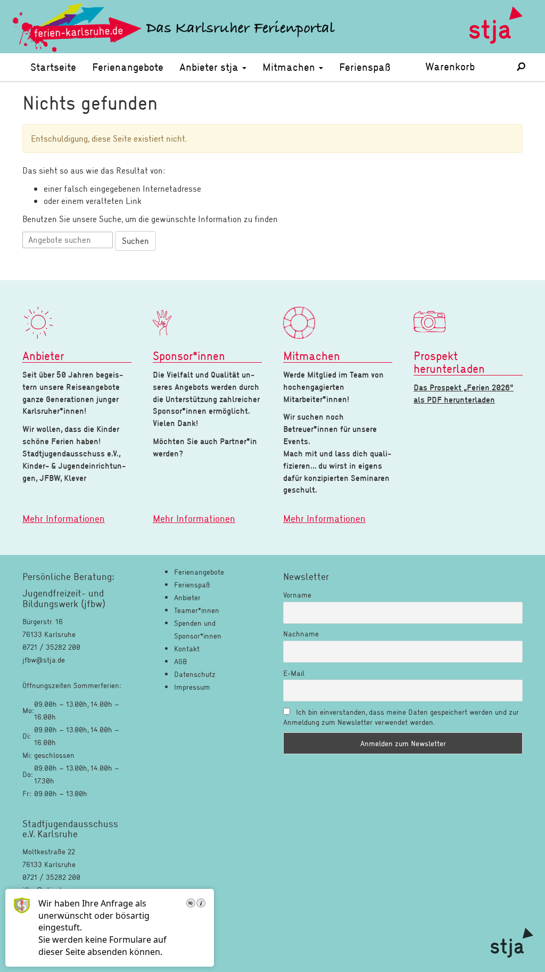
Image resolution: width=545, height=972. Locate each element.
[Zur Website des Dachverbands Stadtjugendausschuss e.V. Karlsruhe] (512, 943)
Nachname (301, 633)
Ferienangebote (127, 67)
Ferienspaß (365, 67)
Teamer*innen (196, 610)
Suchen (135, 240)
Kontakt (187, 648)
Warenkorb (463, 66)
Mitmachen (290, 67)
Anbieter (187, 597)
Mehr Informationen (63, 518)
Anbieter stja (210, 67)
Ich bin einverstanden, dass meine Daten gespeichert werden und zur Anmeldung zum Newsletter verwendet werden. (401, 717)
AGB (180, 661)
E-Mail (293, 673)
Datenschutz (195, 674)
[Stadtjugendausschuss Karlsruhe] (496, 26)
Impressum (192, 687)
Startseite (53, 67)
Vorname (297, 595)
